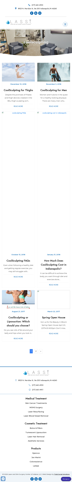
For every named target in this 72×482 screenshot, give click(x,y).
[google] (35, 13)
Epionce (36, 453)
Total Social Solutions (62, 474)
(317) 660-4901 (37, 390)
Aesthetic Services (36, 441)
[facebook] (31, 13)
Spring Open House (53, 317)
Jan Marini (36, 457)
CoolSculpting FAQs (18, 261)
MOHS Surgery (36, 407)
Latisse (36, 466)
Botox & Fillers (36, 428)
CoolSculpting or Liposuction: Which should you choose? (18, 321)
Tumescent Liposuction (36, 432)
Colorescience (36, 462)
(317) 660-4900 (37, 5)
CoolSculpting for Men (53, 90)
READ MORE (18, 106)
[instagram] (39, 13)
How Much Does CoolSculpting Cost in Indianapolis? (53, 265)
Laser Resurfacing (36, 412)
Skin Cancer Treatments (36, 403)
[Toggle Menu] (65, 24)
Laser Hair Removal (36, 437)
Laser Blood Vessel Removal (36, 416)
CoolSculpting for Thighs (18, 90)
